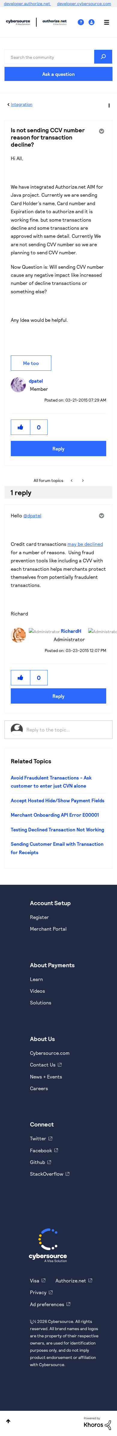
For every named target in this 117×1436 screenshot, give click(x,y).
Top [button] (8, 1421)
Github (37, 1162)
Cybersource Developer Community (18, 22)
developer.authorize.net (27, 3)
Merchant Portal (48, 929)
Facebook (41, 1150)
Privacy (38, 1292)
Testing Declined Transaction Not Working (57, 829)
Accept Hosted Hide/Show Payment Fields (57, 800)
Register (39, 917)
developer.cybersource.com (84, 3)
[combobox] (58, 56)
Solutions (40, 1002)
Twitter (38, 1138)
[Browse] (103, 22)
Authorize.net (71, 1280)
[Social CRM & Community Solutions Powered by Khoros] (97, 1423)
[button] (20, 427)
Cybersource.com (50, 1053)
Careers (39, 1088)
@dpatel (32, 515)
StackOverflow (46, 1174)
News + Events (46, 1076)
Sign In (92, 22)
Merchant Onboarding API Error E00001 (55, 815)
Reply (58, 448)
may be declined (85, 544)
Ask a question (58, 74)
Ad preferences (47, 1304)
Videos (37, 991)
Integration (21, 104)
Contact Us (43, 1064)
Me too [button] (31, 363)
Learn (36, 979)
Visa (34, 1280)
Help (83, 22)
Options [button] (108, 105)
